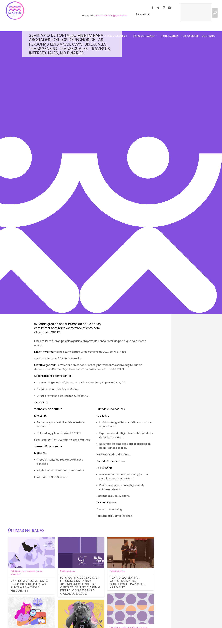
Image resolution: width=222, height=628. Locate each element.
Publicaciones (190, 36)
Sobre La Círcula (87, 36)
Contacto (208, 36)
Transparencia (169, 36)
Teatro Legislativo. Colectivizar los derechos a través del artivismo (127, 582)
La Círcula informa (115, 36)
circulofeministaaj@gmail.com (111, 15)
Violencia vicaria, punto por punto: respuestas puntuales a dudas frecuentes (29, 585)
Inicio (70, 36)
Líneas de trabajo (144, 36)
